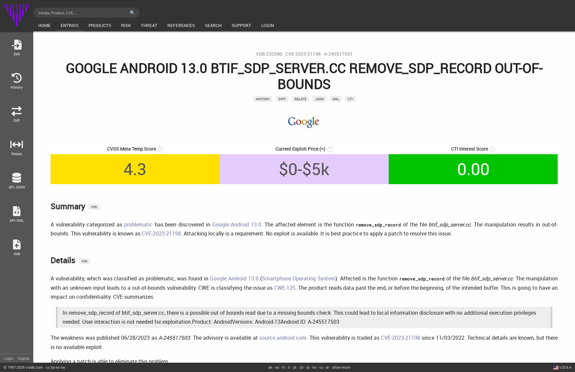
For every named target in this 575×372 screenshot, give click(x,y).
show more (341, 367)
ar (327, 367)
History (263, 99)
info (94, 206)
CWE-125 (284, 287)
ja (307, 367)
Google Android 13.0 (237, 224)
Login (8, 358)
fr (283, 367)
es (277, 367)
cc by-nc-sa (55, 367)
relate (300, 99)
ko (314, 367)
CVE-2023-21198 (303, 54)
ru (321, 367)
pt (294, 367)
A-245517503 (338, 54)
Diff (282, 99)
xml (335, 99)
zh (301, 367)
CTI (350, 99)
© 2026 (23, 367)
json (319, 99)
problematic (138, 224)
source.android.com (282, 337)
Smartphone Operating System (299, 278)
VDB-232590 (269, 54)
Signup (23, 358)
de (270, 367)
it (289, 367)
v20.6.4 (565, 367)
